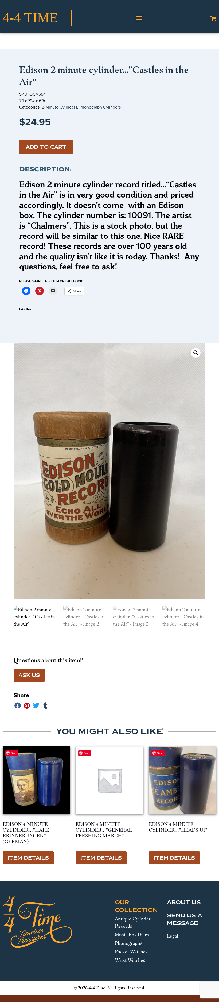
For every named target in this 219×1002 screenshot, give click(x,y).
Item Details (28, 857)
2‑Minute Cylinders (59, 107)
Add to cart (46, 147)
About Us (184, 902)
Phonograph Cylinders (100, 107)
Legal (172, 936)
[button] (139, 17)
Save (14, 753)
